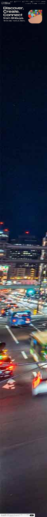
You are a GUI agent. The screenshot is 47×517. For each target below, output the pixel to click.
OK (31, 515)
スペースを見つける (28, 3)
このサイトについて (18, 1)
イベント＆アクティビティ (42, 3)
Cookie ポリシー (12, 515)
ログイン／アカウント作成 (36, 1)
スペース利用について (27, 1)
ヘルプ (12, 1)
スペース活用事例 (34, 3)
